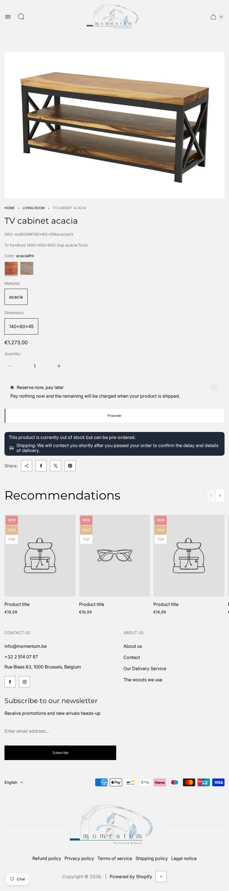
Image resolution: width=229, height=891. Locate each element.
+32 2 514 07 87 (21, 657)
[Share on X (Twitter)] (55, 465)
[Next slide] (220, 495)
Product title (17, 604)
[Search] (21, 17)
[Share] (26, 465)
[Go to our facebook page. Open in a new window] (10, 681)
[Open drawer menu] (8, 17)
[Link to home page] (114, 825)
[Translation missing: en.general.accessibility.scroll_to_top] (161, 876)
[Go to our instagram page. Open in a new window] (24, 681)
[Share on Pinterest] (70, 465)
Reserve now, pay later (40, 387)
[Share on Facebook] (41, 465)
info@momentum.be (25, 646)
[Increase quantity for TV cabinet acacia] (59, 366)
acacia (16, 297)
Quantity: (12, 353)
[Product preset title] (40, 555)
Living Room (34, 208)
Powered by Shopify (131, 876)
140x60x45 (21, 326)
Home (9, 208)
